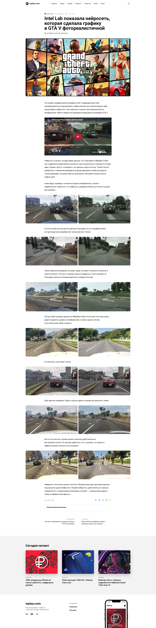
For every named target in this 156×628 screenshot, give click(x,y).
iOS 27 (103, 3)
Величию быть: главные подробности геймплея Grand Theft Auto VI (111, 582)
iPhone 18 (88, 3)
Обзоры (70, 3)
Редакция (73, 607)
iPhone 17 (78, 3)
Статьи (62, 3)
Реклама (72, 610)
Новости (54, 3)
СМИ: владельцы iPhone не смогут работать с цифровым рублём (39, 582)
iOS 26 (96, 3)
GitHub (52, 500)
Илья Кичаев (50, 13)
